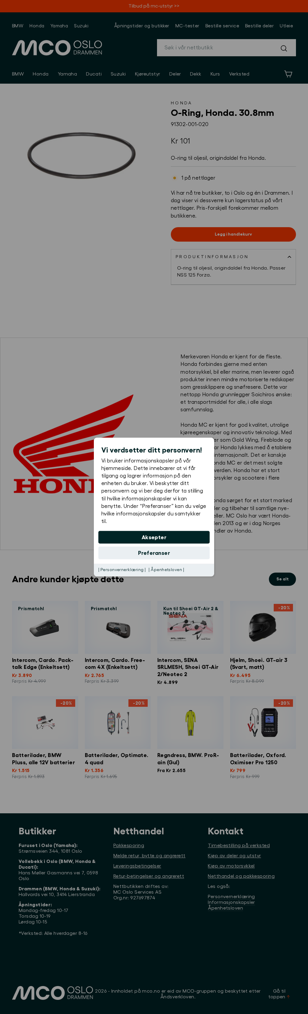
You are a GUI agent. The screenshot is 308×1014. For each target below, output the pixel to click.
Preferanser (154, 553)
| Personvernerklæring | (122, 570)
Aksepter (154, 537)
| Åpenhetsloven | (166, 570)
